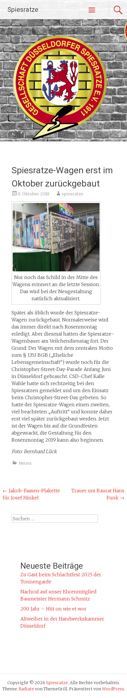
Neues (25, 463)
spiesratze (72, 194)
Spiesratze (22, 9)
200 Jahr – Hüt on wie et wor (53, 609)
